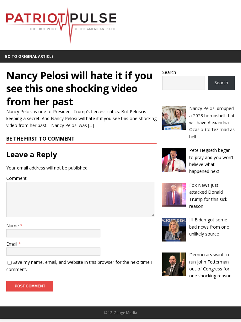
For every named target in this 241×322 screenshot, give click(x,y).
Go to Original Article (29, 56)
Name (13, 226)
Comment (16, 178)
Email (12, 244)
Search (169, 72)
